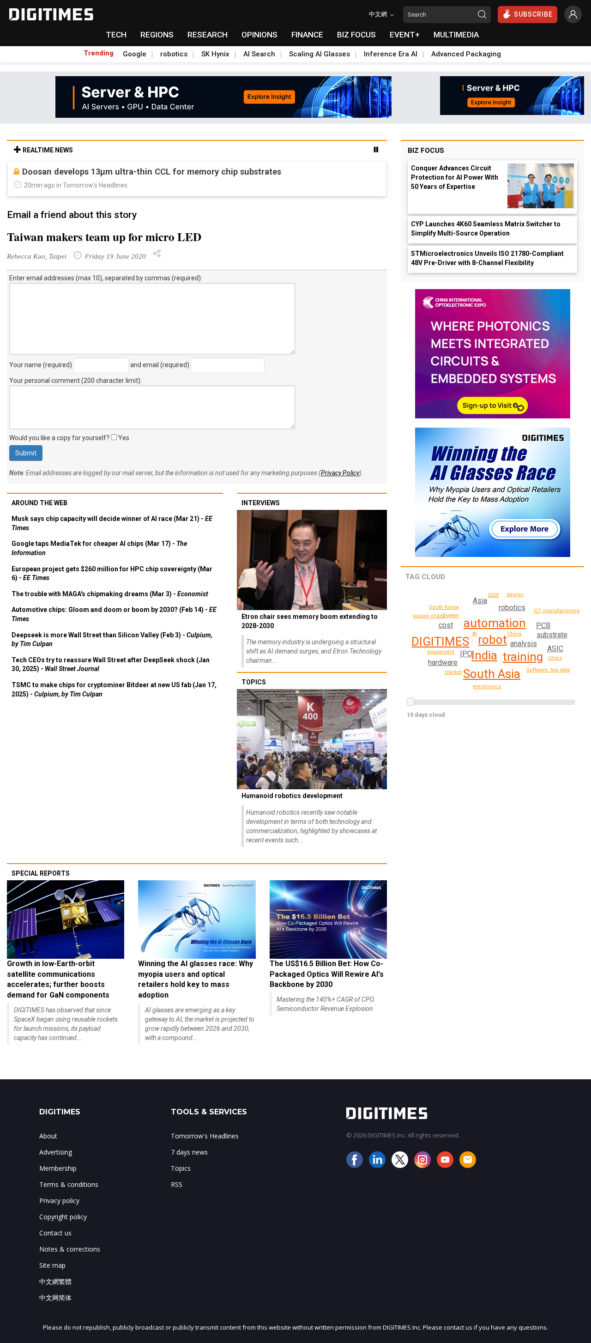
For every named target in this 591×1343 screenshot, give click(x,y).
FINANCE (307, 34)
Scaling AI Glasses (319, 54)
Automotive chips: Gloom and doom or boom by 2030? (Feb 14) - (114, 614)
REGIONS (157, 34)
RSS (176, 1184)
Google (134, 54)
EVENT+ (405, 34)
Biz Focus (426, 150)
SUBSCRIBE (533, 14)
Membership (58, 1168)
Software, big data (548, 670)
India (484, 655)
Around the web (39, 503)
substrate (552, 634)
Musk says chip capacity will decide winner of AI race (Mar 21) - (112, 523)
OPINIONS (259, 34)
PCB (543, 625)
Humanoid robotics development (292, 795)
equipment (440, 652)
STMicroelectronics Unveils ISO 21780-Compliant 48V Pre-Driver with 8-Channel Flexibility (487, 258)
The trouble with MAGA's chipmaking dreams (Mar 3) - (110, 594)
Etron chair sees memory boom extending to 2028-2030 (309, 621)
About (48, 1135)
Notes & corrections (69, 1249)
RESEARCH (207, 34)
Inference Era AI (390, 54)
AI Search (259, 54)
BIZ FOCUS (356, 34)
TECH (116, 34)
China (514, 634)
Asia (480, 600)
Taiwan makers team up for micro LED (104, 236)
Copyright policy (63, 1216)
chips (555, 658)
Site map (52, 1265)
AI (474, 634)
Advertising (55, 1152)
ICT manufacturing (556, 611)
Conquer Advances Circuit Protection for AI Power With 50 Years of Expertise (454, 177)
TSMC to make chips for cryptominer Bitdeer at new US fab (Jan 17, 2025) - (114, 689)
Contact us (55, 1232)
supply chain (428, 616)
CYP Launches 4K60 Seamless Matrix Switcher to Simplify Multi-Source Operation (486, 228)
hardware (443, 662)
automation (495, 623)
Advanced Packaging (466, 54)
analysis (523, 643)
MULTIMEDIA (456, 34)
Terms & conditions (68, 1184)
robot (492, 640)
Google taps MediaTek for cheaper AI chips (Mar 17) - (99, 548)
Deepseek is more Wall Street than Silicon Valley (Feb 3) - (112, 639)
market (453, 672)
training (523, 657)
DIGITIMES (440, 641)
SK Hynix (215, 54)
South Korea (444, 607)
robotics (173, 54)
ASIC (555, 648)
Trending (99, 53)
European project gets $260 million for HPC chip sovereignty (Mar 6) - (112, 573)
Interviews (260, 503)
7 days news (189, 1152)
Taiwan (450, 615)
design (515, 595)
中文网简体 (55, 1297)
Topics (253, 682)
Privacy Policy (340, 473)
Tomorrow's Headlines (205, 1135)
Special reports (41, 873)
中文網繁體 (55, 1281)
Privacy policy (59, 1200)
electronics (487, 687)
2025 (493, 595)
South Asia (491, 674)
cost (446, 625)
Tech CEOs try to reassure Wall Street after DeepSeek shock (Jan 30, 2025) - (111, 664)
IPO (466, 653)
